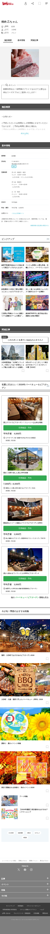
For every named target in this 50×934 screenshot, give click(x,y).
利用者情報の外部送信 (10, 909)
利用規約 (20, 906)
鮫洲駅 (21, 833)
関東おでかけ (23, 861)
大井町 (12, 833)
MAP (14, 166)
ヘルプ (42, 909)
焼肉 (25, 837)
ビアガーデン (33, 597)
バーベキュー (20, 597)
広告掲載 (36, 913)
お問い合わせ (6, 913)
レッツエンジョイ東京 (9, 861)
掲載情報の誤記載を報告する (39, 225)
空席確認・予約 (25, 428)
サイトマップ (10, 906)
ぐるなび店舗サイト (18, 213)
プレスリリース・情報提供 (22, 913)
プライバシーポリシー (34, 906)
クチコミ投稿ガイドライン (28, 909)
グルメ (38, 833)
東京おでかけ (44, 861)
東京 (29, 833)
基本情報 (6, 145)
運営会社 (45, 913)
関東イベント (33, 861)
